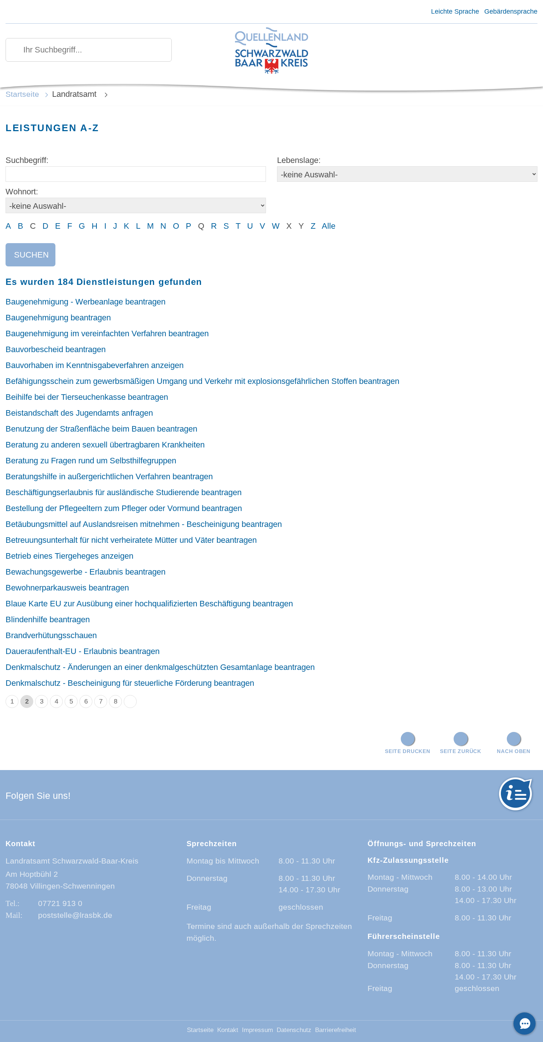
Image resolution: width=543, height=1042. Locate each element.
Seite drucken (407, 751)
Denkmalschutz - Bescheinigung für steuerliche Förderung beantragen (130, 683)
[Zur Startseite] (271, 51)
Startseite (22, 94)
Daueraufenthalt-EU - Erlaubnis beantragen (83, 651)
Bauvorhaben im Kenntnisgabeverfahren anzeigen (95, 365)
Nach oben (513, 751)
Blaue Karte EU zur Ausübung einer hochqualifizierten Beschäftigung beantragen (149, 603)
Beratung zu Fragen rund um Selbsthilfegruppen (91, 460)
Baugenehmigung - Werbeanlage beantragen (85, 301)
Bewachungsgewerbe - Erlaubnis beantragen (85, 571)
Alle (328, 226)
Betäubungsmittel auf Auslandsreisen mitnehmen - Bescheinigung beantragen (144, 524)
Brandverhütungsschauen (51, 635)
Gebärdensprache (510, 11)
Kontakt (227, 1030)
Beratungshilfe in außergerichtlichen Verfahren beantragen (109, 476)
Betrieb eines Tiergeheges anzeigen (69, 556)
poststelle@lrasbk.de (75, 915)
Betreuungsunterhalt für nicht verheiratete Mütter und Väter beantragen (131, 540)
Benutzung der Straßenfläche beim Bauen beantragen (101, 428)
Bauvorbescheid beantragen (56, 349)
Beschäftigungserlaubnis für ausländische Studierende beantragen (124, 492)
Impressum (257, 1030)
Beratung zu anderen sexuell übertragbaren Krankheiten (105, 444)
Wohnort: (22, 191)
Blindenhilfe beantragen (48, 619)
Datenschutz (294, 1030)
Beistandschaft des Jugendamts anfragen (79, 413)
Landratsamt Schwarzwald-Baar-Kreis (72, 861)
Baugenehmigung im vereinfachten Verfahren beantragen (107, 333)
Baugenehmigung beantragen (58, 317)
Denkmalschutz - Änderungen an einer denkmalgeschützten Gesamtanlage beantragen (160, 667)
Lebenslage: (299, 160)
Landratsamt (75, 94)
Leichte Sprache (455, 11)
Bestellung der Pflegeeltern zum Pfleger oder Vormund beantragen (124, 508)
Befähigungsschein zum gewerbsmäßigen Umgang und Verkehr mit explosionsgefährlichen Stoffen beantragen (202, 381)
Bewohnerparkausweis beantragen (67, 587)
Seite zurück (460, 751)
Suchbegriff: (27, 160)
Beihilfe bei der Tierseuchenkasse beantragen (87, 397)
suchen (31, 254)
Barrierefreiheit (335, 1030)
